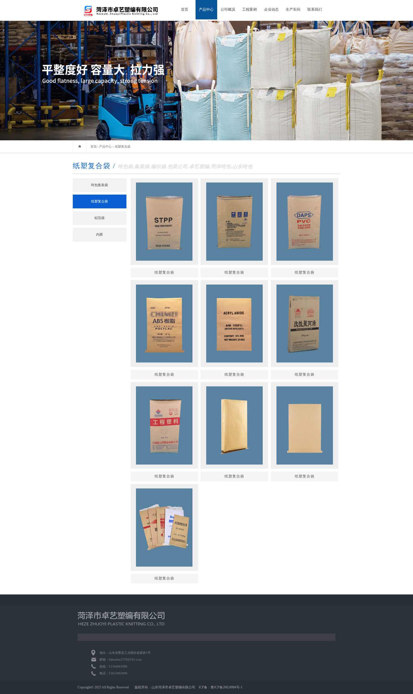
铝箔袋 (99, 218)
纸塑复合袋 (122, 146)
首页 (184, 10)
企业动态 (271, 10)
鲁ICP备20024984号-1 (226, 687)
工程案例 (249, 10)
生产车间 (293, 10)
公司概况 (228, 10)
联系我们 (314, 10)
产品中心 (206, 10)
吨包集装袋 (99, 185)
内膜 (99, 234)
